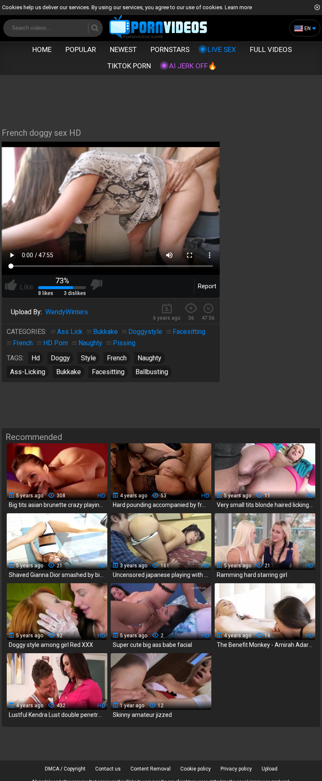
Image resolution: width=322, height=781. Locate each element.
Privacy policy (236, 769)
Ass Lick (70, 332)
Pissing (124, 343)
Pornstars (170, 49)
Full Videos (271, 49)
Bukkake (105, 332)
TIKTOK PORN (129, 66)
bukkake (68, 372)
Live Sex (222, 49)
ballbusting (151, 372)
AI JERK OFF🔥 (193, 66)
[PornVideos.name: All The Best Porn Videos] (158, 27)
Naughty (90, 343)
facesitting (108, 372)
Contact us (108, 769)
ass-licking (27, 372)
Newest (123, 49)
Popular (80, 49)
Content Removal (150, 769)
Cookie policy (195, 769)
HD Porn (55, 343)
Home (42, 49)
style (88, 358)
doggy (60, 358)
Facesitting (189, 332)
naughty (149, 358)
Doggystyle (145, 332)
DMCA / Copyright (65, 769)
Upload (270, 769)
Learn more (238, 7)
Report (207, 286)
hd (35, 358)
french (117, 358)
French (23, 343)
